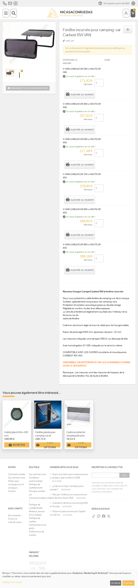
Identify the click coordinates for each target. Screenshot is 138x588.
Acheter (19, 445)
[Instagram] (99, 516)
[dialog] (69, 579)
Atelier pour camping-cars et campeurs (16, 484)
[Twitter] (109, 516)
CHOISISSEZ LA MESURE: (70, 61)
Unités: (107, 59)
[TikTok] (94, 516)
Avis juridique (35, 514)
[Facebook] (104, 516)
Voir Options (50, 444)
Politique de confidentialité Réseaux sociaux (37, 508)
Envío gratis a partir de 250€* (117, 3)
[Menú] (6, 13)
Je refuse (115, 582)
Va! (124, 475)
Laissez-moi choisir (12, 582)
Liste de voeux (15, 522)
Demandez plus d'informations (29, 88)
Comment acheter (16, 474)
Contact (12, 491)
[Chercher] (13, 13)
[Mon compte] (126, 13)
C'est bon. (128, 582)
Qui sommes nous (16, 477)
